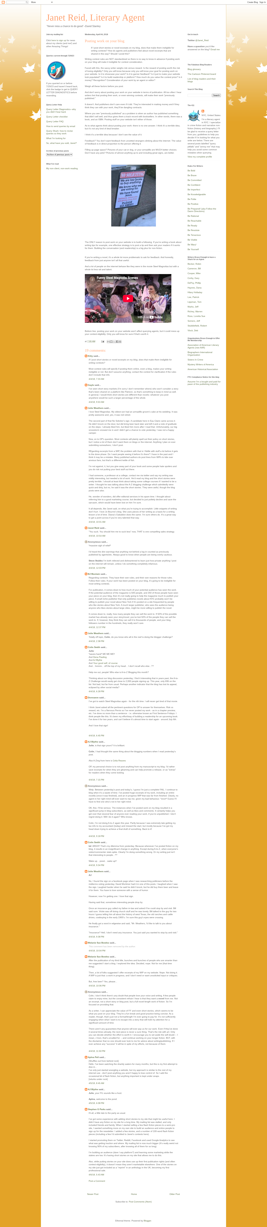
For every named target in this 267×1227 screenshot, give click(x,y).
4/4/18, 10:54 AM (97, 536)
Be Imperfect (194, 189)
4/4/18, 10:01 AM (97, 522)
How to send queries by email (60, 126)
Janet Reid (93, 528)
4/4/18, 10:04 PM (97, 950)
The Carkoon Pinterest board (202, 74)
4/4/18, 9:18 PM (96, 836)
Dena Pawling (100, 657)
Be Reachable (194, 221)
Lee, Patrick (193, 297)
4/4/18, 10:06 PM (97, 985)
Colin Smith (94, 647)
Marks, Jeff (193, 306)
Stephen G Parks (97, 1109)
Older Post (175, 1194)
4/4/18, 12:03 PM (97, 568)
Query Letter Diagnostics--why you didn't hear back (61, 110)
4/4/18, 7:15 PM (96, 780)
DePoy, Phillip (194, 283)
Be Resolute (193, 230)
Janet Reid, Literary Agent (95, 17)
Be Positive (193, 204)
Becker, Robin (194, 264)
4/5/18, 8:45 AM (96, 1083)
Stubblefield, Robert (197, 325)
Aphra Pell (93, 1057)
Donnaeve (93, 697)
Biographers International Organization (200, 353)
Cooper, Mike (194, 273)
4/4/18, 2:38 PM (96, 641)
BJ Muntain (94, 574)
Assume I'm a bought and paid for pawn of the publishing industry (204, 382)
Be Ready (192, 225)
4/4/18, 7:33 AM (96, 379)
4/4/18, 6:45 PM (96, 735)
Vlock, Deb (193, 330)
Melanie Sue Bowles (98, 942)
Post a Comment (97, 1181)
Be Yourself (193, 249)
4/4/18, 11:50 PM (97, 1051)
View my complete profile (200, 156)
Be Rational (193, 216)
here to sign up (59, 40)
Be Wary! (192, 244)
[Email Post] (102, 341)
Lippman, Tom (194, 302)
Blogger (147, 1220)
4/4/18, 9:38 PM (96, 936)
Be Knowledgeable (197, 194)
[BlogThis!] (111, 341)
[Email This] (108, 341)
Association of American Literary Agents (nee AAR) (203, 346)
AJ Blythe (97, 660)
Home (134, 1194)
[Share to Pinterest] (120, 341)
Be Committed (194, 180)
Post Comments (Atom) (140, 1201)
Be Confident (194, 185)
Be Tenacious (194, 235)
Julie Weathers (96, 408)
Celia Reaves (119, 760)
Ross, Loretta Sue (196, 316)
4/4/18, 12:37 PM (97, 627)
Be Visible (192, 240)
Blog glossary (194, 69)
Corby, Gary (193, 278)
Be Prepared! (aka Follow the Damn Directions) (202, 210)
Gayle (91, 385)
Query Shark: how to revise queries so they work (59, 132)
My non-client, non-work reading (62, 168)
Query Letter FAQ (55, 121)
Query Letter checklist (57, 116)
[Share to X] (114, 341)
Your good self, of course (105, 663)
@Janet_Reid (202, 40)
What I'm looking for (56, 138)
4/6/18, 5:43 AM (96, 1174)
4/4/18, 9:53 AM (96, 402)
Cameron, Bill (194, 268)
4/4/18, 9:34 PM (96, 865)
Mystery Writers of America (201, 364)
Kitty (90, 356)
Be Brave (192, 175)
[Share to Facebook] (117, 341)
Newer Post (92, 1194)
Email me (215, 49)
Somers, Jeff (194, 321)
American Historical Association (203, 369)
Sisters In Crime (195, 359)
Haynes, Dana (194, 287)
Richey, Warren (195, 311)
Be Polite (192, 199)
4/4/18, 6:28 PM (96, 691)
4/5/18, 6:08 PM (96, 1103)
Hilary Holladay (195, 292)
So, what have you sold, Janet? (61, 143)
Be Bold (191, 170)
